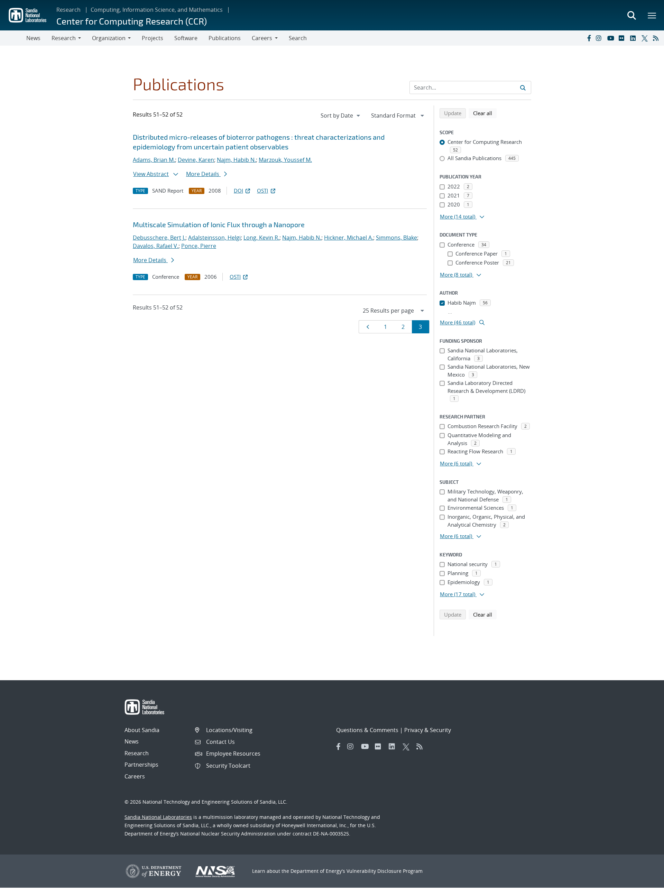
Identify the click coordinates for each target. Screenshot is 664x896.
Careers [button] (262, 38)
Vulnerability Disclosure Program (385, 871)
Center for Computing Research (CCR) (131, 21)
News (33, 38)
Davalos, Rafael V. (155, 246)
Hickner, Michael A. (348, 237)
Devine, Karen (196, 160)
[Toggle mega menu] (652, 15)
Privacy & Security (427, 730)
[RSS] (657, 38)
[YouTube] (611, 38)
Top (643, 888)
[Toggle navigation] (13, 38)
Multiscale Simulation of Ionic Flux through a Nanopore (219, 224)
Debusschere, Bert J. (159, 237)
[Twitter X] (646, 38)
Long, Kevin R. (261, 237)
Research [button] (64, 38)
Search (298, 38)
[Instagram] (600, 38)
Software (185, 38)
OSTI (262, 190)
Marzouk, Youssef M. (285, 160)
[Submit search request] (523, 87)
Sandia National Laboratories (158, 817)
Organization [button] (109, 38)
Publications (225, 38)
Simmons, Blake (396, 237)
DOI (238, 190)
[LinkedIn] (634, 38)
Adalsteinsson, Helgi (214, 237)
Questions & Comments (367, 730)
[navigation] (341, 115)
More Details (203, 174)
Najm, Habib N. (236, 160)
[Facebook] (588, 38)
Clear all (485, 113)
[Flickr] (623, 38)
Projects (152, 38)
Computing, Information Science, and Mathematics (157, 9)
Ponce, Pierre (198, 246)
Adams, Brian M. (154, 160)
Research (68, 9)
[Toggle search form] (631, 15)
